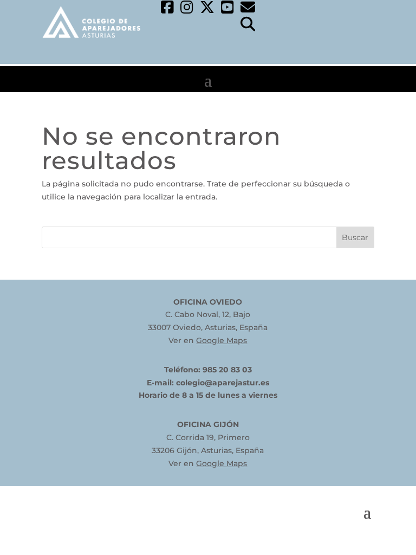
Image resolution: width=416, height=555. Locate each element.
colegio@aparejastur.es (222, 383)
